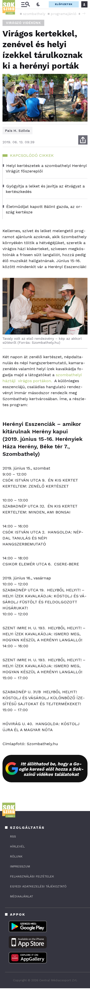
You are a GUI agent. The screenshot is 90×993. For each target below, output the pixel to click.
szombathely (34, 14)
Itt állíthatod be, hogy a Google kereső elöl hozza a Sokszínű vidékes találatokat (51, 769)
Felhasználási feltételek (32, 876)
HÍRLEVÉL (17, 846)
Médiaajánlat (21, 896)
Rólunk (16, 856)
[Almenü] (25, 4)
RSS (13, 836)
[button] (84, 13)
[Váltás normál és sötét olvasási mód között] (38, 4)
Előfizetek (63, 4)
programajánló (63, 14)
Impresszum (20, 866)
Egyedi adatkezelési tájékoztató (38, 886)
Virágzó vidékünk (23, 23)
